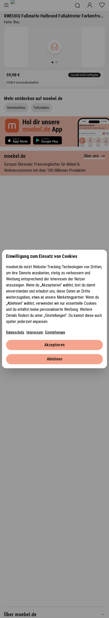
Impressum (34, 332)
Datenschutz (15, 332)
